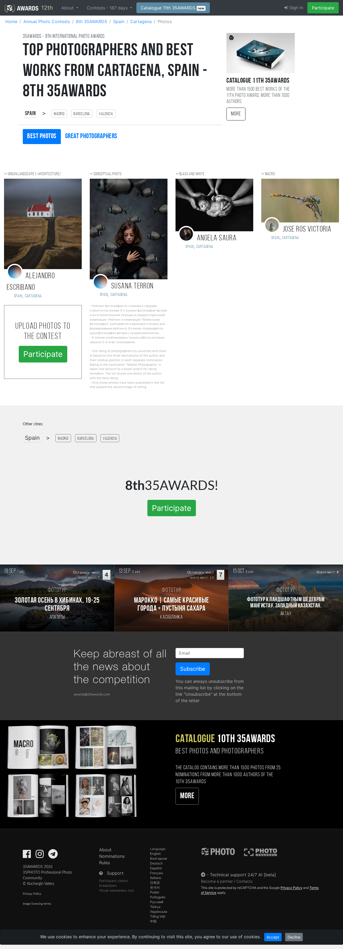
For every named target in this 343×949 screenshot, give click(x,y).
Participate (323, 7)
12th (46, 7)
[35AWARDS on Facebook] (27, 855)
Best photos (42, 136)
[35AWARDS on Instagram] (40, 855)
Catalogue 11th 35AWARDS (172, 7)
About (105, 849)
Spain (30, 113)
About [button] (68, 7)
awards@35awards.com (92, 694)
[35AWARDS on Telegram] (53, 855)
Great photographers (91, 136)
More (236, 114)
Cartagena (33, 296)
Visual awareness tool (116, 890)
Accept (273, 937)
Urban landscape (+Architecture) (34, 174)
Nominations (112, 856)
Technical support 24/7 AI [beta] (243, 874)
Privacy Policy (32, 893)
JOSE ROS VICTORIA (307, 229)
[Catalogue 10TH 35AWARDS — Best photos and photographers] (71, 771)
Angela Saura (217, 238)
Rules (104, 862)
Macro (270, 174)
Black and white (192, 174)
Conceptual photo (108, 174)
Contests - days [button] (108, 7)
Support (115, 873)
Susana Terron (132, 286)
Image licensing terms (37, 903)
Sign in (295, 7)
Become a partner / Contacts (227, 881)
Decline (294, 937)
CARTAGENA (290, 238)
